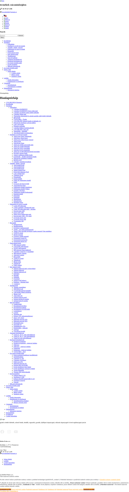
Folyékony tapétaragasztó (21, 228)
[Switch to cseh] (5, 16)
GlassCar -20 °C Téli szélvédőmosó (24, 335)
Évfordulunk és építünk (15, 86)
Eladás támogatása (13, 80)
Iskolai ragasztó (18, 234)
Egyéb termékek (12, 64)
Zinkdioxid (17, 263)
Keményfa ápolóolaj (20, 341)
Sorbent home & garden (21, 301)
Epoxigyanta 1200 (19, 211)
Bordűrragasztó (18, 226)
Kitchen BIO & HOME (21, 365)
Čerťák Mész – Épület (20, 119)
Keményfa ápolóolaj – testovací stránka (25, 343)
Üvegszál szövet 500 (20, 219)
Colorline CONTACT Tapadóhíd (24, 251)
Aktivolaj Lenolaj (19, 255)
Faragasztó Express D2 (20, 240)
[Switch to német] (6, 26)
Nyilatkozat (9, 414)
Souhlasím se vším (5, 489)
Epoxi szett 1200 (19, 212)
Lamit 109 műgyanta (20, 206)
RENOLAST (18, 160)
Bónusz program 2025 (20, 402)
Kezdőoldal (7, 41)
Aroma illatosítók (19, 370)
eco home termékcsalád (11, 68)
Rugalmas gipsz (18, 202)
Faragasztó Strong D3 (20, 241)
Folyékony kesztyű (19, 380)
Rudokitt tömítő (18, 194)
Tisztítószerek (12, 56)
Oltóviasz (16, 345)
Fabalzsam (17, 348)
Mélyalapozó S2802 (20, 245)
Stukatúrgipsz (18, 201)
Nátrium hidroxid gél (20, 272)
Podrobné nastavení (32, 489)
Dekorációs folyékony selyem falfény (25, 123)
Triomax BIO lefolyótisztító (22, 372)
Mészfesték (17, 118)
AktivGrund (17, 141)
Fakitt (15, 182)
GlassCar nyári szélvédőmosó (22, 338)
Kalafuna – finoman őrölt (21, 282)
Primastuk (17, 197)
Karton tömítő (18, 179)
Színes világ (7, 69)
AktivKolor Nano (19, 143)
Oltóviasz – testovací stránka (22, 346)
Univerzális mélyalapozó (21, 246)
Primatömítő (17, 177)
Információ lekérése (13, 90)
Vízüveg (16, 329)
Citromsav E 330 (19, 358)
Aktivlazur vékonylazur (21, 138)
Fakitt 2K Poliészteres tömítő (22, 180)
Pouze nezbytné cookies (18, 489)
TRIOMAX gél (18, 289)
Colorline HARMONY (21, 109)
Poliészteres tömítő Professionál (23, 192)
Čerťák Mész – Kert (20, 351)
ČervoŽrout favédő (19, 331)
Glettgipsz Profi (18, 175)
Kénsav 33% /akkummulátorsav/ (23, 316)
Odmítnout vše (42, 489)
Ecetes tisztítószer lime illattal (22, 367)
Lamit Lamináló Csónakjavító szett (24, 207)
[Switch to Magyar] (7, 19)
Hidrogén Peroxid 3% (20, 363)
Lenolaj (16, 312)
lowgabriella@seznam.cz (9, 12)
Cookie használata (11, 416)
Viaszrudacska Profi (19, 185)
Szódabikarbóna (18, 357)
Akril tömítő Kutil (19, 165)
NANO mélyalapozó (20, 248)
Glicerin (16, 382)
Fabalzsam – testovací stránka (22, 350)
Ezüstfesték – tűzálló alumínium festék (25, 157)
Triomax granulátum (20, 287)
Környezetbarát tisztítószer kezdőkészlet (25, 355)
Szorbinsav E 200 (19, 377)
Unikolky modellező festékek (22, 162)
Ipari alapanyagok (13, 54)
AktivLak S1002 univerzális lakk (23, 145)
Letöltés (6, 78)
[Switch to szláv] (6, 18)
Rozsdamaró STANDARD (22, 309)
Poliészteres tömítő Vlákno (22, 189)
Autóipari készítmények (15, 59)
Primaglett (17, 195)
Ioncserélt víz (18, 324)
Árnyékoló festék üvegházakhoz (23, 133)
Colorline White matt (20, 114)
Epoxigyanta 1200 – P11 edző (23, 216)
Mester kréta (17, 262)
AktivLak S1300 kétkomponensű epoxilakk (27, 151)
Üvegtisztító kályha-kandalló (22, 290)
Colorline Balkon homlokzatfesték (24, 128)
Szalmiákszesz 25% (19, 326)
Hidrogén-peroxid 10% (20, 319)
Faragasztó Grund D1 (20, 238)
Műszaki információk (14, 66)
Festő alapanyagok (13, 53)
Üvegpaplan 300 (19, 221)
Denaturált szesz (18, 323)
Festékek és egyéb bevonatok (16, 46)
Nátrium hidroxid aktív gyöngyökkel (24, 268)
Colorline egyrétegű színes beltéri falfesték (26, 112)
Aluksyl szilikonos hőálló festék (23, 155)
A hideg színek (15, 73)
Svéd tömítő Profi (19, 168)
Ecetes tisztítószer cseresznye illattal (24, 368)
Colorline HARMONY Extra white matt (26, 111)
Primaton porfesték (19, 126)
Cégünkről (7, 83)
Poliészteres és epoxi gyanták (16, 49)
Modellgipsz (17, 199)
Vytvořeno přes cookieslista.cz (9, 491)
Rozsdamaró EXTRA (20, 306)
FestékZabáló (18, 304)
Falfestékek (11, 44)
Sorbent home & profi (20, 297)
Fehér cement (18, 265)
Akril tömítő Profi (19, 167)
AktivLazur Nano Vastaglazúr (22, 136)
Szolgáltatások (12, 85)
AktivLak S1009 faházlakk (22, 146)
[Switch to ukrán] (6, 28)
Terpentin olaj (18, 314)
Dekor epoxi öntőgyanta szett (22, 214)
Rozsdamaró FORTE (20, 307)
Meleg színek (15, 75)
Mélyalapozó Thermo (20, 253)
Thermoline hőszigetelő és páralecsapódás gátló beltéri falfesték (32, 116)
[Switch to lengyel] (7, 25)
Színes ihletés (12, 71)
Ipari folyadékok (12, 58)
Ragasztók (11, 51)
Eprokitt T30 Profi (19, 190)
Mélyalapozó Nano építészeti (22, 250)
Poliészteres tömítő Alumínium (23, 187)
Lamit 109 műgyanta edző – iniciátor (25, 209)
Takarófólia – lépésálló (20, 131)
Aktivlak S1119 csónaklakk (22, 150)
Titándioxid (17, 260)
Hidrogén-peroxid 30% (20, 321)
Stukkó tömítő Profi (19, 170)
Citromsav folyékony (20, 360)
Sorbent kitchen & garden (21, 299)
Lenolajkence (18, 311)
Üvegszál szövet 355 (20, 218)
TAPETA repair (18, 233)
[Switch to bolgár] (6, 23)
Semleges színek (16, 76)
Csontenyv (17, 284)
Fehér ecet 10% (18, 362)
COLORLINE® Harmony (14, 102)
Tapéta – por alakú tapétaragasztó (23, 229)
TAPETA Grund (19, 258)
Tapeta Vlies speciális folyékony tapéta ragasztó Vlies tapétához (33, 231)
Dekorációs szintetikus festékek (23, 158)
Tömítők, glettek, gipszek (15, 47)
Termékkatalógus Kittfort (21, 401)
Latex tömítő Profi (19, 173)
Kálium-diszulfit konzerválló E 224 (24, 379)
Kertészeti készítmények (15, 61)
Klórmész (16, 273)
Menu (2, 37)
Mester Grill (17, 294)
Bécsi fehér (17, 257)
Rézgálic (16, 275)
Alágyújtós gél (18, 296)
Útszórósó (17, 279)
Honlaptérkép (10, 413)
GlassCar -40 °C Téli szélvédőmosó (24, 336)
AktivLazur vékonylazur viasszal (23, 140)
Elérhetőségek (8, 88)
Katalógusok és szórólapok (16, 81)
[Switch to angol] (6, 21)
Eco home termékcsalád (15, 63)
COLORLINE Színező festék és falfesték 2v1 (27, 121)
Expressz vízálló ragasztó (21, 236)
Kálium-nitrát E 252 (19, 375)
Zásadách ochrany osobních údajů (110, 479)
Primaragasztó (18, 224)
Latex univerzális (19, 124)
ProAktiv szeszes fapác (20, 153)
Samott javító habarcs (20, 280)
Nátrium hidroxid (19, 270)
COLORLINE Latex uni (21, 129)
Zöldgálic (16, 277)
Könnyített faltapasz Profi (21, 172)
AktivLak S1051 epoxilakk (22, 148)
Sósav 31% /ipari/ (19, 318)
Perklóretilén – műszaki (21, 328)
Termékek (7, 42)
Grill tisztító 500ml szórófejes (22, 292)
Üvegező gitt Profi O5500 (21, 184)
